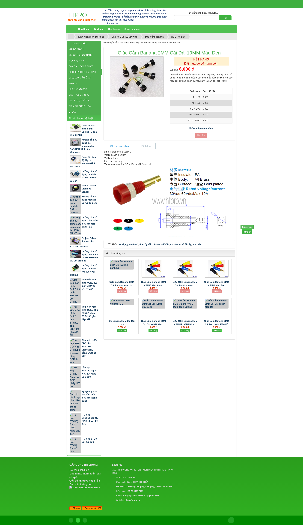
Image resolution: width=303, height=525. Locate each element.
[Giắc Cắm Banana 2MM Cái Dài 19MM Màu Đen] (137, 76)
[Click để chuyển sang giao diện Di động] (85, 520)
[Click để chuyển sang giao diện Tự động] (71, 520)
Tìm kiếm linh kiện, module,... (203, 12)
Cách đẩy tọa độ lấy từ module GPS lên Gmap (83, 161)
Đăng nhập (247, 227)
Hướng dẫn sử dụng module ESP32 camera (89, 199)
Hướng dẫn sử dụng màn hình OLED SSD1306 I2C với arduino (84, 256)
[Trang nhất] (72, 29)
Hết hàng (201, 135)
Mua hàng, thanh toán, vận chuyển (85, 475)
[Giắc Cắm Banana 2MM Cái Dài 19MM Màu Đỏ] (216, 304)
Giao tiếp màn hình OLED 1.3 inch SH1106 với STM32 (89, 284)
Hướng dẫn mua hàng (201, 127)
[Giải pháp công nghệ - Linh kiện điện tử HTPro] (78, 14)
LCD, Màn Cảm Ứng (80, 77)
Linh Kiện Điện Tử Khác (82, 72)
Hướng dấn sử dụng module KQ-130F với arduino (83, 270)
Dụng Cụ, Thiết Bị (79, 100)
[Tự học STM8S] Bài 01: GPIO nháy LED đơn (90, 419)
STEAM (72, 112)
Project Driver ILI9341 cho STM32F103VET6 (83, 242)
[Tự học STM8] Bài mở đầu (90, 440)
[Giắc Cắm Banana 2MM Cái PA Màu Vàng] (153, 269)
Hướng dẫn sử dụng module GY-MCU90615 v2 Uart (83, 176)
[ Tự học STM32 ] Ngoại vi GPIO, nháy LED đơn (89, 372)
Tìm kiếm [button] (98, 28)
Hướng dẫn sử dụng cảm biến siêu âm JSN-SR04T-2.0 (90, 222)
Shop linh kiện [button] (132, 28)
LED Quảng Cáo (78, 89)
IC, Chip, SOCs (77, 60)
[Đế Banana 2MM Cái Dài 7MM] (122, 302)
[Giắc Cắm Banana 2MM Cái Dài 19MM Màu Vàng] (153, 304)
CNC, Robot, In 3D (79, 94)
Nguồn (73, 83)
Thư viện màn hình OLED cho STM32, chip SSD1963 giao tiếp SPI (90, 313)
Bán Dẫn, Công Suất (81, 66)
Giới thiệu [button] (83, 28)
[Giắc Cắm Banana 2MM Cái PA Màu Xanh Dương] (185, 269)
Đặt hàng (122, 330)
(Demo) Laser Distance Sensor (89, 188)
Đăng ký (247, 231)
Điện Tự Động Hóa (80, 106)
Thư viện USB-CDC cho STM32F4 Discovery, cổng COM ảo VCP (89, 348)
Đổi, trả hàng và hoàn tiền (84, 480)
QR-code (76, 508)
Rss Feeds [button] (114, 28)
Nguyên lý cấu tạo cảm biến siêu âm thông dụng (89, 396)
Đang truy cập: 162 (92, 508)
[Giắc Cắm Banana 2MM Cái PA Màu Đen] (216, 269)
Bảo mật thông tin (80, 484)
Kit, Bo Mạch (76, 49)
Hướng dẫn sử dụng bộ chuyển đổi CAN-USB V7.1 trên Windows (83, 146)
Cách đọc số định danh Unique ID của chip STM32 (83, 130)
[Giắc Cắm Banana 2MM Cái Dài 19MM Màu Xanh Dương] (185, 304)
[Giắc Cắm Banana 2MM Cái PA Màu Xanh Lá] (122, 265)
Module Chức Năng (80, 55)
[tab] (119, 146)
